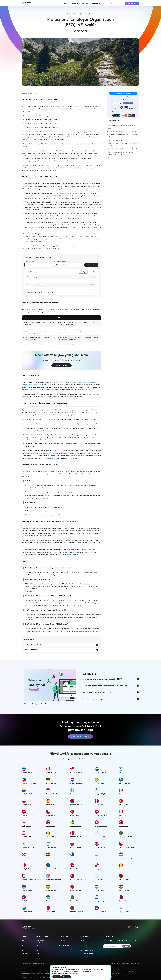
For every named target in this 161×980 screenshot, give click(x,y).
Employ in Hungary (100, 890)
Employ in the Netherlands (77, 783)
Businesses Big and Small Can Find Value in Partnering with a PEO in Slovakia (120, 153)
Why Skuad (25, 943)
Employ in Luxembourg (125, 858)
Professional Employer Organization (77, 14)
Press (23, 950)
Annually (92, 272)
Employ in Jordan (124, 890)
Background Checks (64, 945)
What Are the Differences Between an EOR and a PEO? (122, 135)
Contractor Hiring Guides (87, 953)
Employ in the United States (78, 880)
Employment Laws (63, 943)
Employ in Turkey (123, 826)
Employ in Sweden (75, 826)
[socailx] (127, 927)
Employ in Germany (51, 783)
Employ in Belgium (51, 837)
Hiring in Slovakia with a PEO (116, 140)
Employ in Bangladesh (76, 912)
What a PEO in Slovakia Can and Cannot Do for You (123, 149)
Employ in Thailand (27, 773)
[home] (29, 3)
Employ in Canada (51, 773)
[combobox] (39, 265)
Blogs (38, 948)
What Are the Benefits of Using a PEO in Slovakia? (122, 131)
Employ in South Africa (101, 773)
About (23, 940)
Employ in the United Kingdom (54, 880)
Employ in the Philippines (29, 783)
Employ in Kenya (50, 826)
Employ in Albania (124, 880)
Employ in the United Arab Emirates (32, 880)
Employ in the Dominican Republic (31, 858)
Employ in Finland (100, 837)
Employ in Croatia (100, 847)
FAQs (108, 158)
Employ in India (123, 773)
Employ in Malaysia (100, 794)
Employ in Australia (124, 783)
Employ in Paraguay (100, 901)
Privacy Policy (74, 973)
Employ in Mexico (124, 794)
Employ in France (99, 805)
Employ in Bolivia (51, 890)
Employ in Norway (75, 869)
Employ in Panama (100, 869)
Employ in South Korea (28, 847)
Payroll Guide (84, 943)
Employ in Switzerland (101, 826)
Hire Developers (84, 955)
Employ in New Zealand (52, 869)
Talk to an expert (61, 365)
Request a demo (50, 458)
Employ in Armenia (27, 890)
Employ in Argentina (51, 847)
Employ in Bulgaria (75, 847)
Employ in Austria (27, 837)
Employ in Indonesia (51, 794)
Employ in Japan (26, 826)
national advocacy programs (55, 156)
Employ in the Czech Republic (127, 847)
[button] (66, 3)
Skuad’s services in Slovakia (30, 246)
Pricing (110, 3)
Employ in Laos (26, 901)
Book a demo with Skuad (67, 555)
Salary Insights (40, 940)
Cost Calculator (40, 943)
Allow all (56, 976)
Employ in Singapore (76, 773)
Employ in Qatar (123, 901)
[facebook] (74, 31)
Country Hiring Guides (86, 950)
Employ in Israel (99, 858)
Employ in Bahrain (51, 912)
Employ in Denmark (75, 837)
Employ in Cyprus (124, 912)
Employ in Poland (27, 805)
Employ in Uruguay (100, 880)
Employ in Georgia (75, 890)
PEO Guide (83, 945)
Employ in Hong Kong (101, 815)
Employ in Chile (50, 815)
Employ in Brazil (99, 783)
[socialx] (82, 31)
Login (121, 3)
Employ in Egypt (50, 858)
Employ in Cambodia (100, 912)
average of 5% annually (83, 389)
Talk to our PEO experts (80, 736)
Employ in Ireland (75, 794)
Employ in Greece (75, 858)
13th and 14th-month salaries (45, 431)
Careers (24, 948)
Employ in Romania (124, 869)
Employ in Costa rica (76, 805)
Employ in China (74, 815)
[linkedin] (78, 31)
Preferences (66, 976)
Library (38, 945)
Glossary (38, 950)
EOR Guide (83, 940)
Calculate (91, 265)
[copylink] (86, 31)
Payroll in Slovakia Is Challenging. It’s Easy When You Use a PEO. (123, 144)
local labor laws (53, 196)
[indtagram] (137, 927)
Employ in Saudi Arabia (125, 837)
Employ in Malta (26, 869)
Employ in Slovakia (27, 912)
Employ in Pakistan (75, 901)
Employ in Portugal (124, 805)
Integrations (25, 953)
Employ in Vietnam (27, 815)
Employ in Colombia (27, 794)
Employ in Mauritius (51, 901)
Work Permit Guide (85, 948)
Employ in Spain (50, 805)
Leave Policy (62, 940)
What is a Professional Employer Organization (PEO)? (121, 126)
